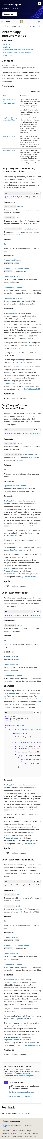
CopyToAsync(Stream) (9, 136)
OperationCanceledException (15, 298)
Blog (28, 1130)
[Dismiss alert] (39, 3)
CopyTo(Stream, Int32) (32, 389)
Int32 (18, 218)
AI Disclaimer (6, 1130)
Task (5, 244)
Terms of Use (6, 1136)
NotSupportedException (13, 287)
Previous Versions (19, 1130)
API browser (16, 26)
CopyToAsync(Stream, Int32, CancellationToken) (19, 50)
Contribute (5, 1133)
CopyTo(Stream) (30, 576)
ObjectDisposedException (14, 276)
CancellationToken (30, 229)
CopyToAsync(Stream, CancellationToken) (16, 52)
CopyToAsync (12, 313)
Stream (20, 207)
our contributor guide (25, 1076)
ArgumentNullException (13, 260)
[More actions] (39, 26)
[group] (22, 197)
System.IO (14, 65)
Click (17, 702)
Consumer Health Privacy (28, 1133)
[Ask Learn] (30, 26)
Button (38, 702)
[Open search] (34, 21)
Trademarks (17, 1136)
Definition (6, 44)
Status (12, 348)
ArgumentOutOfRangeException (16, 268)
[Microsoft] (21, 21)
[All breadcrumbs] (3, 26)
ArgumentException (11, 383)
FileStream (11, 693)
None (21, 235)
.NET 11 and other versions (16, 398)
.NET (8, 26)
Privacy (13, 1133)
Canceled (31, 345)
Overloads (6, 47)
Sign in (39, 21)
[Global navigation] (2, 21)
